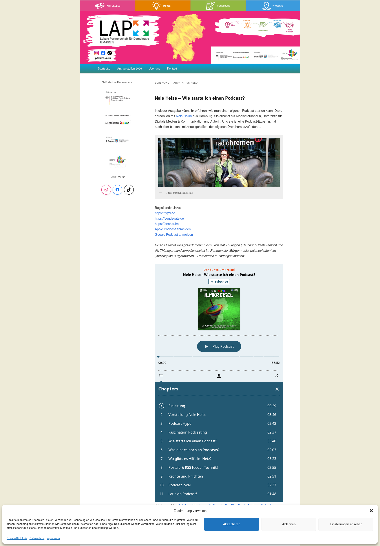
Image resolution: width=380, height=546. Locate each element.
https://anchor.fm (167, 223)
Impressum (53, 538)
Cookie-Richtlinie (17, 538)
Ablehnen (289, 524)
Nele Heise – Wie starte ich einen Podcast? (200, 98)
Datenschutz (36, 538)
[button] (371, 510)
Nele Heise (184, 115)
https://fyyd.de (165, 212)
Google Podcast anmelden (174, 234)
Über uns (154, 68)
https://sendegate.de (169, 218)
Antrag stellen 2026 (129, 68)
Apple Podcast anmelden (173, 228)
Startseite (104, 68)
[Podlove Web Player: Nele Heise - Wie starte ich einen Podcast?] (219, 383)
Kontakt (172, 68)
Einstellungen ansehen (346, 524)
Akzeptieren (231, 524)
